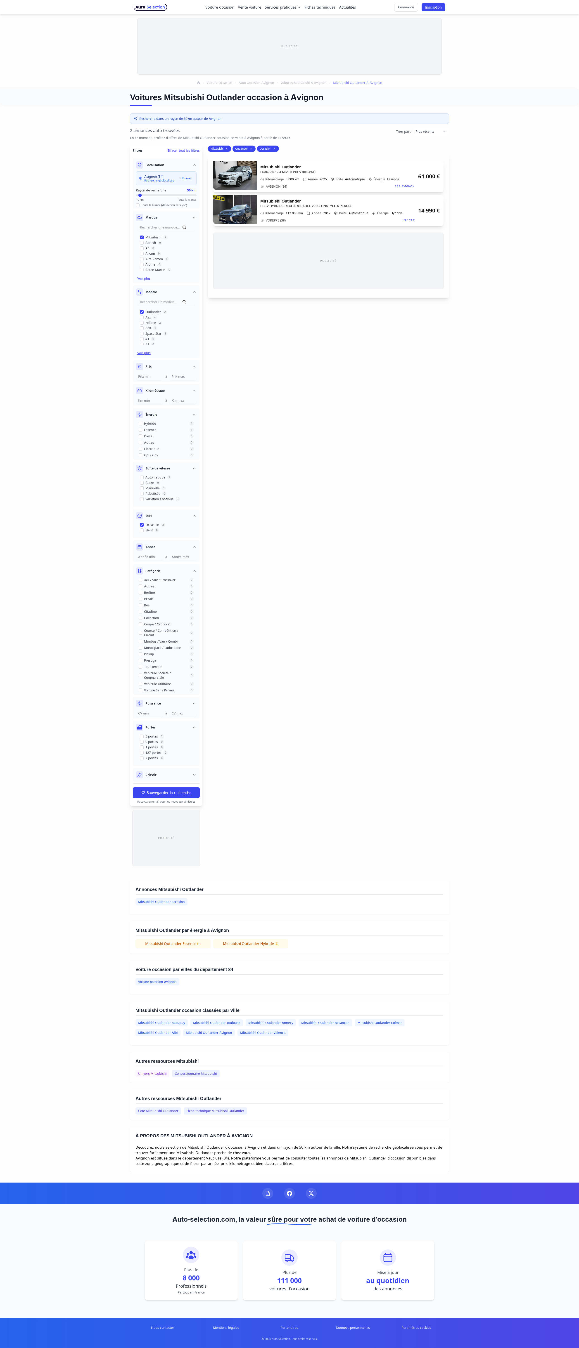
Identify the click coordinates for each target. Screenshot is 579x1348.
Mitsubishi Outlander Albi (158, 1033)
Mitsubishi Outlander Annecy (270, 1023)
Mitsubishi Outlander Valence (262, 1033)
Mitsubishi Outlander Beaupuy (161, 1023)
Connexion (406, 7)
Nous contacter (162, 1327)
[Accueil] (198, 83)
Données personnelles (353, 1327)
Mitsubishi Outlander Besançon (325, 1023)
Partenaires (289, 1327)
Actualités (347, 7)
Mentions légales (226, 1327)
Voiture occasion (219, 7)
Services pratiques (281, 7)
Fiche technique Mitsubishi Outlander (215, 1111)
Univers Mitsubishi (152, 1073)
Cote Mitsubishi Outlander (158, 1111)
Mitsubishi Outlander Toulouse (216, 1023)
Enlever (187, 178)
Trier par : (403, 131)
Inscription (433, 7)
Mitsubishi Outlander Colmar (380, 1023)
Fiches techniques (320, 7)
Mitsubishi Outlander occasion (161, 902)
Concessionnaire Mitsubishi (196, 1073)
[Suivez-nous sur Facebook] (289, 1193)
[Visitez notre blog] (267, 1193)
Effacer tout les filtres (183, 150)
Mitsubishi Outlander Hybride (250, 943)
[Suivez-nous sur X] (311, 1193)
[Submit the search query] (184, 227)
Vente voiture (249, 7)
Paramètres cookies (416, 1327)
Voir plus (144, 278)
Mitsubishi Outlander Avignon (209, 1033)
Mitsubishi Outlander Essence (173, 943)
